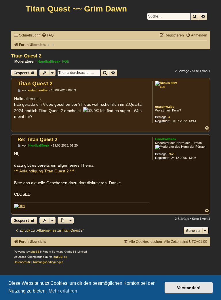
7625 (171, 154)
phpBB (35, 251)
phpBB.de (60, 256)
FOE (65, 61)
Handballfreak (48, 61)
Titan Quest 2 (26, 55)
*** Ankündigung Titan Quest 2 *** (44, 171)
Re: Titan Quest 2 (37, 139)
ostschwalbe (164, 106)
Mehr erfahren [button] (63, 291)
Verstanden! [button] (189, 287)
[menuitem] (48, 35)
